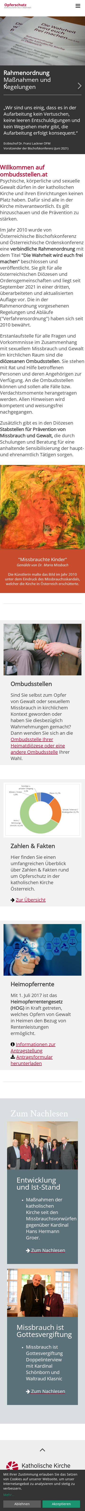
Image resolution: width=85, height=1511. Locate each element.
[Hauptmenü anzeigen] (77, 5)
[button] (5, 85)
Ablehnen (22, 1504)
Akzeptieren (61, 1504)
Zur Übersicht (31, 900)
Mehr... (9, 1494)
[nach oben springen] (42, 1449)
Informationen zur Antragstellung (33, 1047)
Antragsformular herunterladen (32, 1060)
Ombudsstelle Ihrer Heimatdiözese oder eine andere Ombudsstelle (38, 745)
